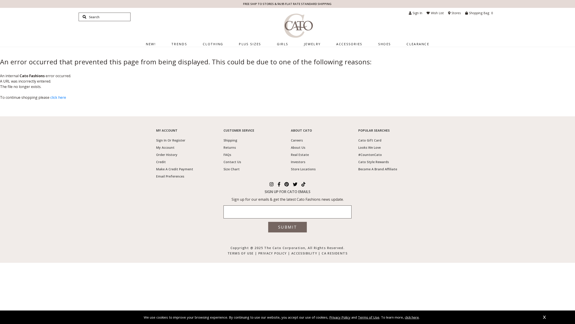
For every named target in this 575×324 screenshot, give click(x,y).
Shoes (384, 44)
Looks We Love (369, 147)
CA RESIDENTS (334, 253)
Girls (282, 44)
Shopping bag (481, 13)
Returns (229, 147)
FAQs (227, 155)
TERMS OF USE (241, 253)
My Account (165, 147)
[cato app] (222, 247)
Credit (161, 162)
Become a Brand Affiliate (377, 169)
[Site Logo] (298, 25)
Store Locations (303, 169)
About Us (298, 147)
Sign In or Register (170, 140)
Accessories (349, 44)
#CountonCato (370, 155)
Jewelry (312, 44)
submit (287, 227)
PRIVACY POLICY (272, 253)
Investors (298, 162)
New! (151, 44)
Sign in (417, 13)
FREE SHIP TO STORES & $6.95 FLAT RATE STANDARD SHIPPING (287, 4)
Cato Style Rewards (373, 162)
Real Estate (300, 155)
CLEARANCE (418, 44)
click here (58, 97)
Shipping (230, 140)
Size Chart (231, 169)
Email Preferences (170, 176)
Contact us (232, 162)
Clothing (213, 44)
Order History (166, 155)
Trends (179, 44)
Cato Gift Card (369, 140)
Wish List (437, 13)
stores (456, 13)
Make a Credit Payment (174, 169)
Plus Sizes (250, 44)
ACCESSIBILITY (304, 253)
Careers (297, 140)
